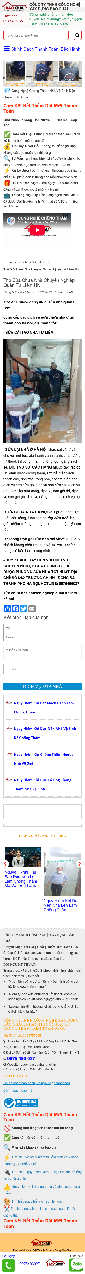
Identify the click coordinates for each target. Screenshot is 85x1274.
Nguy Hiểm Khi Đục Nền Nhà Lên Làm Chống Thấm (22, 904)
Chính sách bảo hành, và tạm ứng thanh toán (36, 1082)
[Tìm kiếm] (78, 35)
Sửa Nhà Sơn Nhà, (31, 262)
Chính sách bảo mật (18, 1090)
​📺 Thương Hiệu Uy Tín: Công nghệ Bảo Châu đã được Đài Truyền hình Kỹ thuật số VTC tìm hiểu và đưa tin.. (62, 883)
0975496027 (13, 20)
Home (7, 262)
